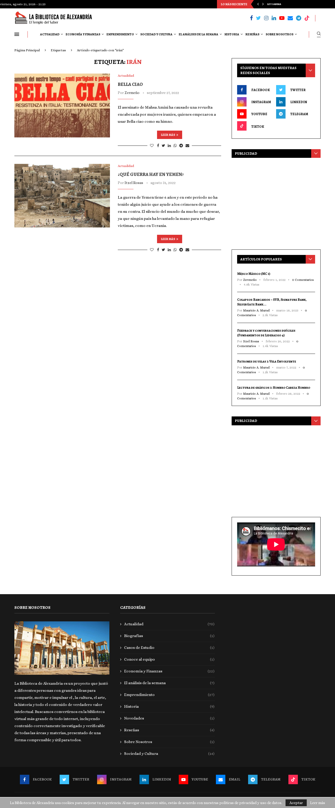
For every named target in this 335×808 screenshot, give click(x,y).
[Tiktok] (307, 18)
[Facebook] (251, 18)
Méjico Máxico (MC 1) (253, 273)
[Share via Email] (187, 145)
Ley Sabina (274, 4)
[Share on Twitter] (163, 145)
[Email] (290, 18)
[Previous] (258, 4)
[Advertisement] (276, 202)
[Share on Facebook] (158, 145)
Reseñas (252, 34)
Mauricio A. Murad (256, 310)
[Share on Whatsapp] (175, 145)
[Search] (319, 34)
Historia (232, 34)
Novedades (169, 718)
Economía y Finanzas (83, 34)
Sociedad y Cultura (156, 34)
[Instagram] (266, 18)
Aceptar (296, 803)
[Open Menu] (16, 34)
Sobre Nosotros (279, 34)
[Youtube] (282, 18)
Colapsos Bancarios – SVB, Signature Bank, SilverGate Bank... (271, 302)
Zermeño (132, 93)
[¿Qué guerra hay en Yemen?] (62, 196)
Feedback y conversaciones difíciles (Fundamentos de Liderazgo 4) (266, 332)
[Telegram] (299, 18)
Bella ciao (130, 84)
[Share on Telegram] (181, 145)
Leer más (168, 135)
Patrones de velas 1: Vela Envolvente (266, 361)
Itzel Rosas (134, 183)
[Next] (263, 4)
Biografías (169, 635)
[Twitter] (258, 18)
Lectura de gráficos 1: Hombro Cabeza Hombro (273, 387)
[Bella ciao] (62, 105)
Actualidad (49, 34)
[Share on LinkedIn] (169, 145)
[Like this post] (152, 145)
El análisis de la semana (198, 34)
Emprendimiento (120, 34)
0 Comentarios (303, 280)
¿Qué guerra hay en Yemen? (151, 174)
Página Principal (27, 50)
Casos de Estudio (169, 647)
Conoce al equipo (169, 659)
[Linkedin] (273, 18)
